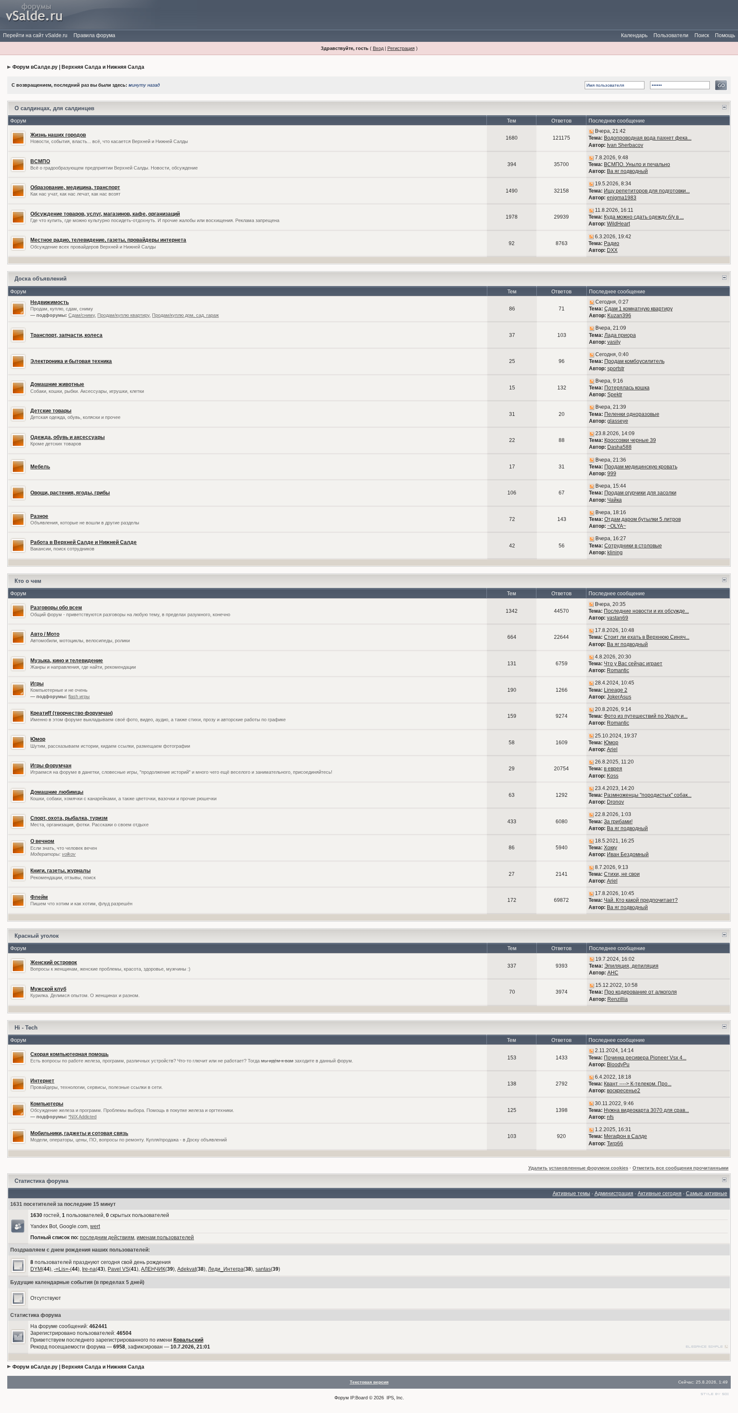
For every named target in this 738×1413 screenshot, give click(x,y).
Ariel (612, 749)
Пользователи (670, 35)
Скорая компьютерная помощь (69, 1054)
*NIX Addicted (82, 1116)
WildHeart (618, 224)
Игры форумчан (50, 766)
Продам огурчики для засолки (640, 493)
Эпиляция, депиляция (631, 966)
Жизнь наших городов (58, 135)
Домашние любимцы (56, 792)
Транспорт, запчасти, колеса (66, 335)
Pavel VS (118, 1269)
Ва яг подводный (627, 171)
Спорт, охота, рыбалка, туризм (69, 818)
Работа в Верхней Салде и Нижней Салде (83, 542)
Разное (39, 516)
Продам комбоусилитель (634, 361)
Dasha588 (619, 447)
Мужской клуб (48, 989)
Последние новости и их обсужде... (646, 611)
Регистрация (401, 48)
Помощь (725, 35)
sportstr (615, 369)
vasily (614, 342)
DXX (612, 250)
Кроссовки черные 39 (630, 440)
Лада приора (620, 335)
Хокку (610, 848)
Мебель (40, 467)
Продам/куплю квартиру (123, 315)
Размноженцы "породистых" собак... (647, 795)
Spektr (614, 395)
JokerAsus (619, 697)
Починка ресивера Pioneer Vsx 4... (645, 1058)
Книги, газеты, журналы (60, 871)
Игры (37, 684)
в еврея (613, 769)
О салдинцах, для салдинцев (54, 108)
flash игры (79, 696)
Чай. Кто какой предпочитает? (641, 900)
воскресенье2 (623, 1091)
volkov (69, 854)
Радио (611, 243)
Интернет (42, 1081)
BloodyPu (618, 1065)
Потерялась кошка (627, 388)
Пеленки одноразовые (631, 414)
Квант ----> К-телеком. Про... (637, 1084)
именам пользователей (165, 1237)
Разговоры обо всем (56, 608)
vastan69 (617, 618)
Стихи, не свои (622, 874)
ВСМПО (40, 161)
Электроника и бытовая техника (71, 361)
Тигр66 (615, 1144)
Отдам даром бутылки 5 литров (642, 519)
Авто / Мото (44, 634)
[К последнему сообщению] (591, 131)
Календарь (634, 35)
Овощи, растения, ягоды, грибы (70, 493)
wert (95, 1226)
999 (611, 474)
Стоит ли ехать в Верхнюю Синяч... (646, 637)
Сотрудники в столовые (633, 546)
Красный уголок (37, 936)
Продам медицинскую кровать (640, 467)
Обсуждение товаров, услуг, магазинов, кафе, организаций (105, 214)
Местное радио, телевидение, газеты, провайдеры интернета (108, 240)
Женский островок (53, 962)
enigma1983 (621, 198)
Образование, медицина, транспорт (75, 187)
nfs (610, 1117)
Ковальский (188, 1340)
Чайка (614, 500)
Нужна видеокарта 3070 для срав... (646, 1110)
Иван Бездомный (628, 854)
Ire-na (89, 1269)
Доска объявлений (41, 278)
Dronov (615, 802)
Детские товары (50, 411)
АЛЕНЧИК (153, 1269)
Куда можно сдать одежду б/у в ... (644, 217)
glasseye (617, 421)
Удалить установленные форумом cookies (578, 1167)
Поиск (701, 35)
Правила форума (94, 35)
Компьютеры (46, 1104)
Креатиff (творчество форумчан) (71, 713)
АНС (612, 973)
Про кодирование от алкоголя (640, 992)
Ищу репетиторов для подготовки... (647, 191)
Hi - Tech (26, 1027)
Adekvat (186, 1269)
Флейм (39, 897)
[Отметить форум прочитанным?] (18, 138)
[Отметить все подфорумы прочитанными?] (18, 308)
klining (615, 553)
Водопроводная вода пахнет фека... (647, 138)
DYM (36, 1269)
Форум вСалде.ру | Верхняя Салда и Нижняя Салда (78, 67)
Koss (612, 776)
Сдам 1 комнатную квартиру (638, 309)
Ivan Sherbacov (625, 145)
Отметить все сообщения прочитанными (681, 1167)
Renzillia (617, 999)
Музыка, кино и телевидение (66, 661)
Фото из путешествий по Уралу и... (646, 716)
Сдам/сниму (81, 315)
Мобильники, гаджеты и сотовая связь (79, 1133)
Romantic (618, 670)
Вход (378, 48)
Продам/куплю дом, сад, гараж (185, 315)
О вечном (42, 841)
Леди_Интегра (225, 1269)
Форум (341, 1397)
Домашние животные (57, 384)
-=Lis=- (62, 1269)
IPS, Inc (395, 1397)
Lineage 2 (615, 690)
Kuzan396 (619, 316)
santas (263, 1269)
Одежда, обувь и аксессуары (67, 437)
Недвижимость (49, 302)
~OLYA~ (616, 526)
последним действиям (107, 1237)
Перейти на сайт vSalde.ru (35, 35)
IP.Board (359, 1397)
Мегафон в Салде (625, 1136)
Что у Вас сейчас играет (633, 664)
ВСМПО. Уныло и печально (637, 164)
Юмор (37, 739)
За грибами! (618, 822)
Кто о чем (28, 581)
